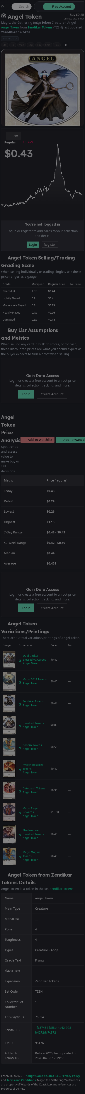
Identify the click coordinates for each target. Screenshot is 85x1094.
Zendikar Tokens (40, 27)
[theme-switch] (38, 6)
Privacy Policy (70, 1076)
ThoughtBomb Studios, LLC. (42, 1076)
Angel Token (10, 27)
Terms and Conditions (21, 1080)
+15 (65, 44)
